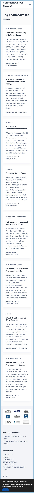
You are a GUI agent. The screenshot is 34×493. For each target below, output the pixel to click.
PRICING (6, 457)
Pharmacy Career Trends (16, 173)
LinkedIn (17, 75)
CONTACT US (8, 455)
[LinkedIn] (3, 476)
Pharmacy (24, 75)
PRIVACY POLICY (9, 465)
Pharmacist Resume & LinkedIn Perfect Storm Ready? (15, 81)
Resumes (8, 314)
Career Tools (10, 75)
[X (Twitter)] (6, 476)
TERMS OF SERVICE (10, 462)
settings (21, 486)
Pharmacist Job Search (13, 358)
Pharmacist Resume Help (14, 29)
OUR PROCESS (8, 460)
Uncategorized (10, 216)
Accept (5, 490)
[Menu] (30, 4)
